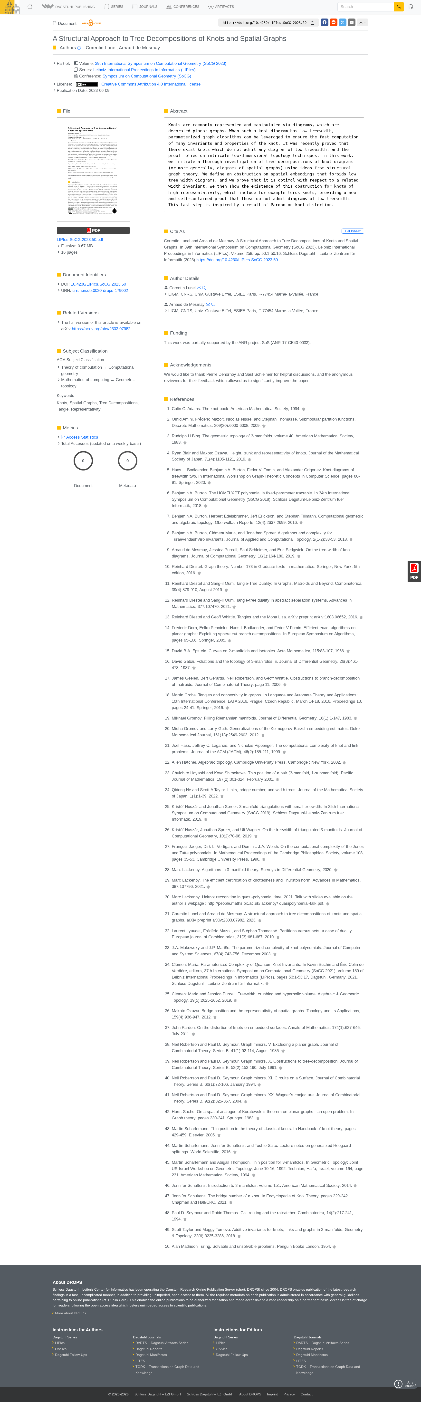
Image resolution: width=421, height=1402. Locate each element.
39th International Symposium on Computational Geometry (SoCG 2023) (160, 63)
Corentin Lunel (101, 47)
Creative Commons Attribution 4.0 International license (150, 84)
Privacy (289, 1394)
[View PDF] (93, 169)
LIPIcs (60, 1343)
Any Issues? (410, 1384)
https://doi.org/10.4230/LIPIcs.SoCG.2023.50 (237, 259)
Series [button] (116, 7)
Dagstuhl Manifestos (151, 1355)
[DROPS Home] (30, 6)
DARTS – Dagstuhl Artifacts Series (161, 1343)
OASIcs (61, 1349)
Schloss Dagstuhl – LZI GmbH (157, 1394)
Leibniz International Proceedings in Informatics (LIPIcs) (144, 69)
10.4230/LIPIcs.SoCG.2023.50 (98, 284)
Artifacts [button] (224, 7)
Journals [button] (147, 7)
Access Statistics (81, 437)
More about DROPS (70, 1313)
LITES (140, 1361)
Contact (307, 1394)
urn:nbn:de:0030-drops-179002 (100, 290)
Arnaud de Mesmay (139, 47)
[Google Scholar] (304, 408)
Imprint (272, 1394)
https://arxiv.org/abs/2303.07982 (101, 328)
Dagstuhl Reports (148, 1349)
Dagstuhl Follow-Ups (71, 1355)
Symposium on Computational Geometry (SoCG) (147, 76)
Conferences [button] (185, 7)
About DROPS (250, 1394)
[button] (68, 6)
